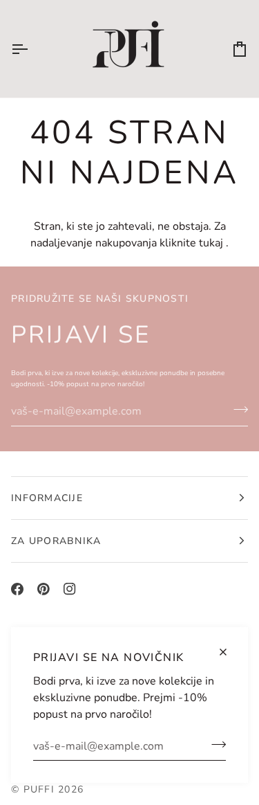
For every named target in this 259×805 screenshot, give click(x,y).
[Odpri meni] (31, 49)
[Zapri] (229, 652)
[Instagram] (70, 589)
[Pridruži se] (214, 744)
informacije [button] (47, 498)
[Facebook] (17, 589)
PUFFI (39, 789)
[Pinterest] (43, 589)
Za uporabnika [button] (56, 541)
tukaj (211, 243)
